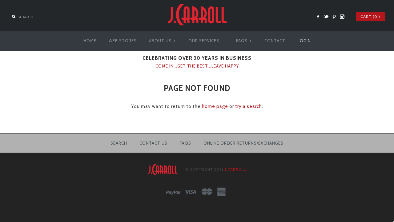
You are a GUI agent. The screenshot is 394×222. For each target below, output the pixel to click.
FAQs (244, 40)
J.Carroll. (236, 169)
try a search (248, 106)
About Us (162, 40)
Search (119, 143)
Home (89, 40)
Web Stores (123, 40)
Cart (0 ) (370, 16)
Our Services (205, 40)
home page (215, 106)
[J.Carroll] (197, 3)
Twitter (326, 16)
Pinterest (334, 16)
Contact (274, 40)
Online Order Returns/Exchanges (243, 143)
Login (304, 40)
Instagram (342, 16)
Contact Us (153, 143)
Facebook (318, 16)
